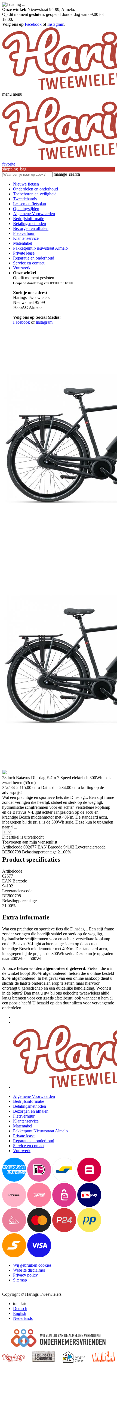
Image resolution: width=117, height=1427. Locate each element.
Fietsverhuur (24, 233)
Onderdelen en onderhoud (35, 189)
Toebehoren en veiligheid (35, 194)
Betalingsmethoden (29, 223)
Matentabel (22, 243)
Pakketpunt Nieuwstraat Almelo (40, 248)
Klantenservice (26, 238)
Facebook (33, 24)
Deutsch (20, 1308)
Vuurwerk (21, 268)
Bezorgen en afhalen (30, 228)
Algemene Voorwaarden (34, 213)
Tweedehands (25, 198)
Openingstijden (26, 208)
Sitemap (20, 1280)
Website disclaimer (29, 1270)
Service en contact (28, 263)
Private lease (24, 253)
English (19, 1313)
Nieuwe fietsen (26, 184)
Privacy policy (25, 1275)
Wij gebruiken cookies (32, 1265)
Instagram (55, 24)
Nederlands (23, 1318)
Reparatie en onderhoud (33, 258)
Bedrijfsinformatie (28, 218)
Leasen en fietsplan (29, 203)
